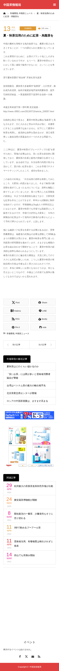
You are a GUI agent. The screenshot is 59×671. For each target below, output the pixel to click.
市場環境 (27, 28)
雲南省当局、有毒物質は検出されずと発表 (33, 543)
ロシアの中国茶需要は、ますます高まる (27, 401)
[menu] (54, 4)
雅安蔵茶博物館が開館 (25, 500)
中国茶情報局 (12, 4)
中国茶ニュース (22, 333)
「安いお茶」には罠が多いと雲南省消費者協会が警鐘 (28, 376)
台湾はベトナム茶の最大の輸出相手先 (26, 385)
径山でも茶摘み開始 (24, 555)
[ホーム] (4, 13)
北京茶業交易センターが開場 (22, 393)
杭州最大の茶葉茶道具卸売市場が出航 (33, 486)
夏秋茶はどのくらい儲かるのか (23, 366)
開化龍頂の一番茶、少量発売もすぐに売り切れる (33, 515)
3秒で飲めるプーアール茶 (27, 527)
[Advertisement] (29, 600)
